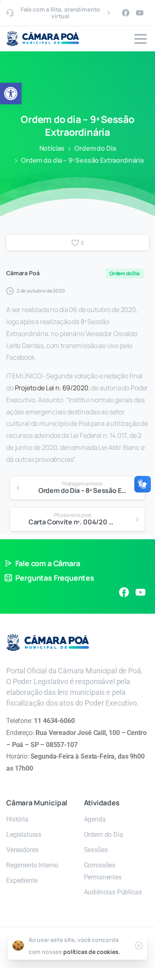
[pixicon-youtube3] (140, 592)
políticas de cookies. (91, 952)
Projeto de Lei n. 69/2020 (51, 387)
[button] (10, 93)
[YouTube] (140, 13)
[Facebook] (126, 13)
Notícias (52, 148)
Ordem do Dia (95, 148)
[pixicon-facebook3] (124, 592)
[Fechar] (139, 946)
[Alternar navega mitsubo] (140, 39)
